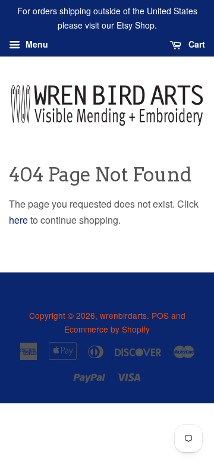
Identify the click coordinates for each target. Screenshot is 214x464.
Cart (195, 44)
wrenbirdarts (123, 315)
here (18, 220)
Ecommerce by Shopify (107, 329)
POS (160, 315)
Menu (35, 44)
